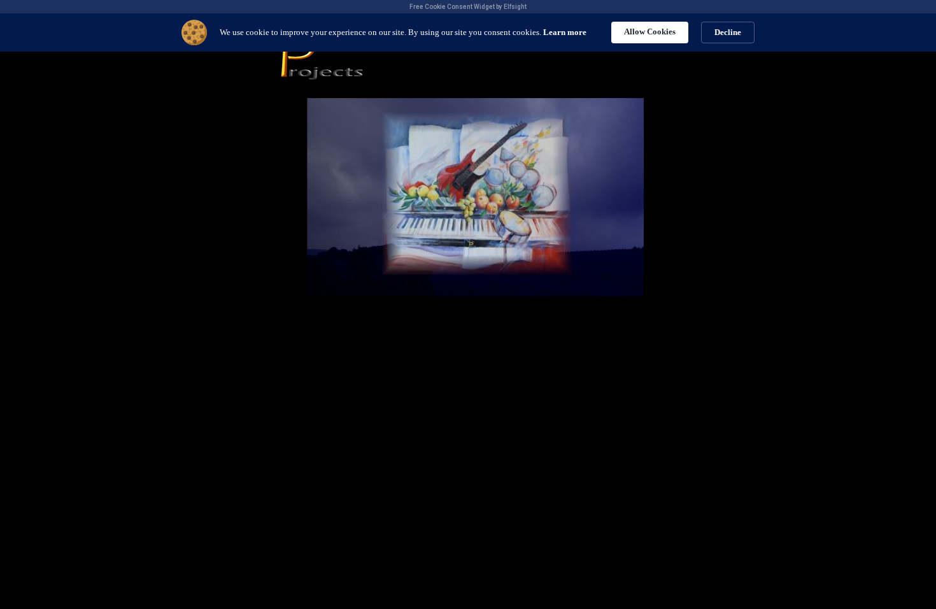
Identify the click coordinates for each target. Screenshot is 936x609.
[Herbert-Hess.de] (475, 292)
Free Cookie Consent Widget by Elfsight (468, 6)
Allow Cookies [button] (650, 31)
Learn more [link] (564, 32)
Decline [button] (727, 32)
